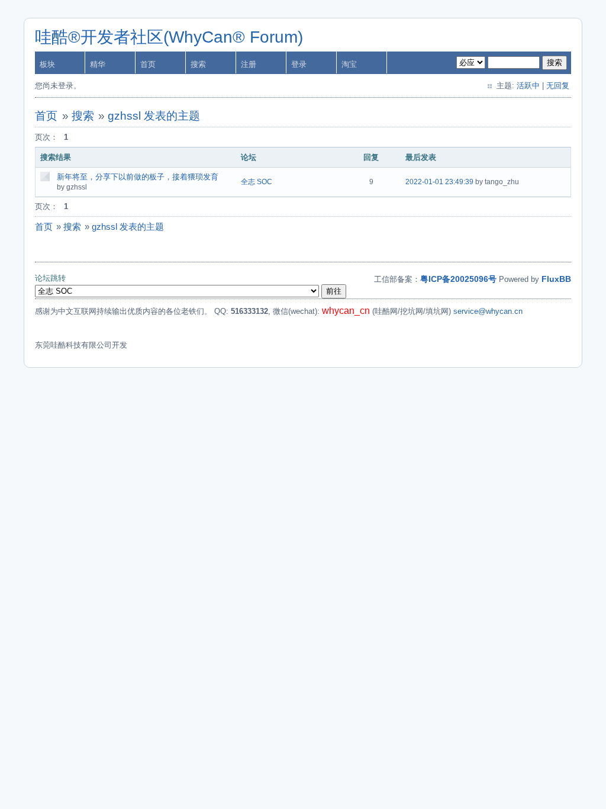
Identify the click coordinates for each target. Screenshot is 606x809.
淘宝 (349, 64)
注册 (248, 64)
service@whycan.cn (488, 311)
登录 (299, 64)
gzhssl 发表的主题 (154, 116)
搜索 (198, 64)
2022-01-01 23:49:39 (439, 182)
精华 (97, 64)
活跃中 (528, 85)
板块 (47, 64)
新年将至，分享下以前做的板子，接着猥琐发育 (137, 176)
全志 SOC (256, 182)
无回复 (557, 85)
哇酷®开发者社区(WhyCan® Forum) (169, 37)
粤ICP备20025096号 (458, 279)
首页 (148, 64)
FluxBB (556, 279)
